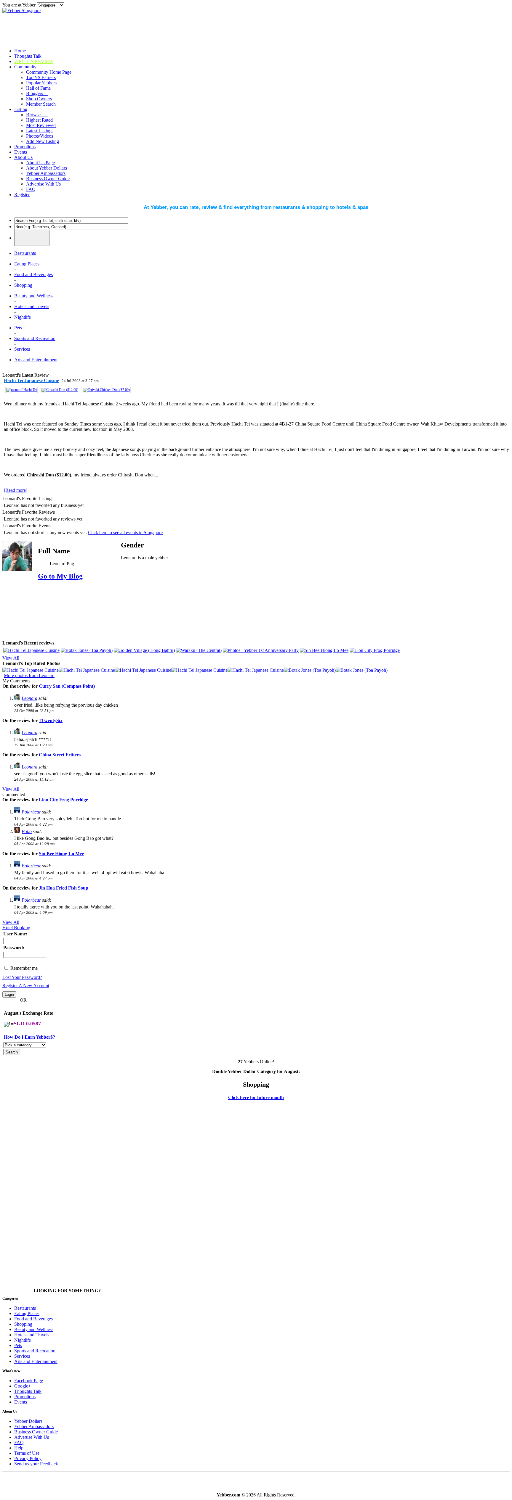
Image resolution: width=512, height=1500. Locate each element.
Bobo (27, 831)
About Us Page (40, 162)
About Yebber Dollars (46, 167)
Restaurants (25, 253)
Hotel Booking (16, 927)
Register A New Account (25, 985)
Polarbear (31, 811)
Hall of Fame (38, 88)
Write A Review (33, 61)
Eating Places (26, 263)
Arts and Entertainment (35, 359)
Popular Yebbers (41, 82)
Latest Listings (39, 130)
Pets (18, 327)
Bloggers (37, 93)
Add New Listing (42, 141)
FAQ (31, 189)
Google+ (22, 1385)
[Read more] (15, 490)
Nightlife (22, 317)
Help (18, 1447)
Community (25, 66)
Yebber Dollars (28, 1421)
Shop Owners (39, 98)
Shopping (23, 285)
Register (22, 194)
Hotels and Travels (31, 306)
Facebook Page (28, 1380)
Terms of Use (26, 1453)
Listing (20, 109)
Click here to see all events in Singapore (125, 532)
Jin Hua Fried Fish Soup (63, 887)
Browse (37, 114)
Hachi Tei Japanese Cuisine (31, 380)
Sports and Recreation (34, 338)
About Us (23, 157)
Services (22, 349)
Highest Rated (39, 120)
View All (10, 657)
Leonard (29, 698)
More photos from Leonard (29, 675)
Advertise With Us (43, 183)
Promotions (25, 146)
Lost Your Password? (22, 977)
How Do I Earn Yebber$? (29, 1037)
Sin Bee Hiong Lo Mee (61, 853)
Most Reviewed (41, 125)
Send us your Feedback (36, 1463)
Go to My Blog (60, 576)
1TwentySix (51, 720)
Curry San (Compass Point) (67, 686)
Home (20, 50)
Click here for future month (256, 1097)
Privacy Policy (27, 1458)
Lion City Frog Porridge (63, 799)
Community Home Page (48, 72)
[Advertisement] (465, 597)
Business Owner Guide (48, 178)
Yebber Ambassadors (45, 173)
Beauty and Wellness (33, 295)
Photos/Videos (39, 135)
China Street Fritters (60, 754)
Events (20, 151)
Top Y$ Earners (41, 77)
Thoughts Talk (27, 56)
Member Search (41, 104)
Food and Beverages (33, 274)
